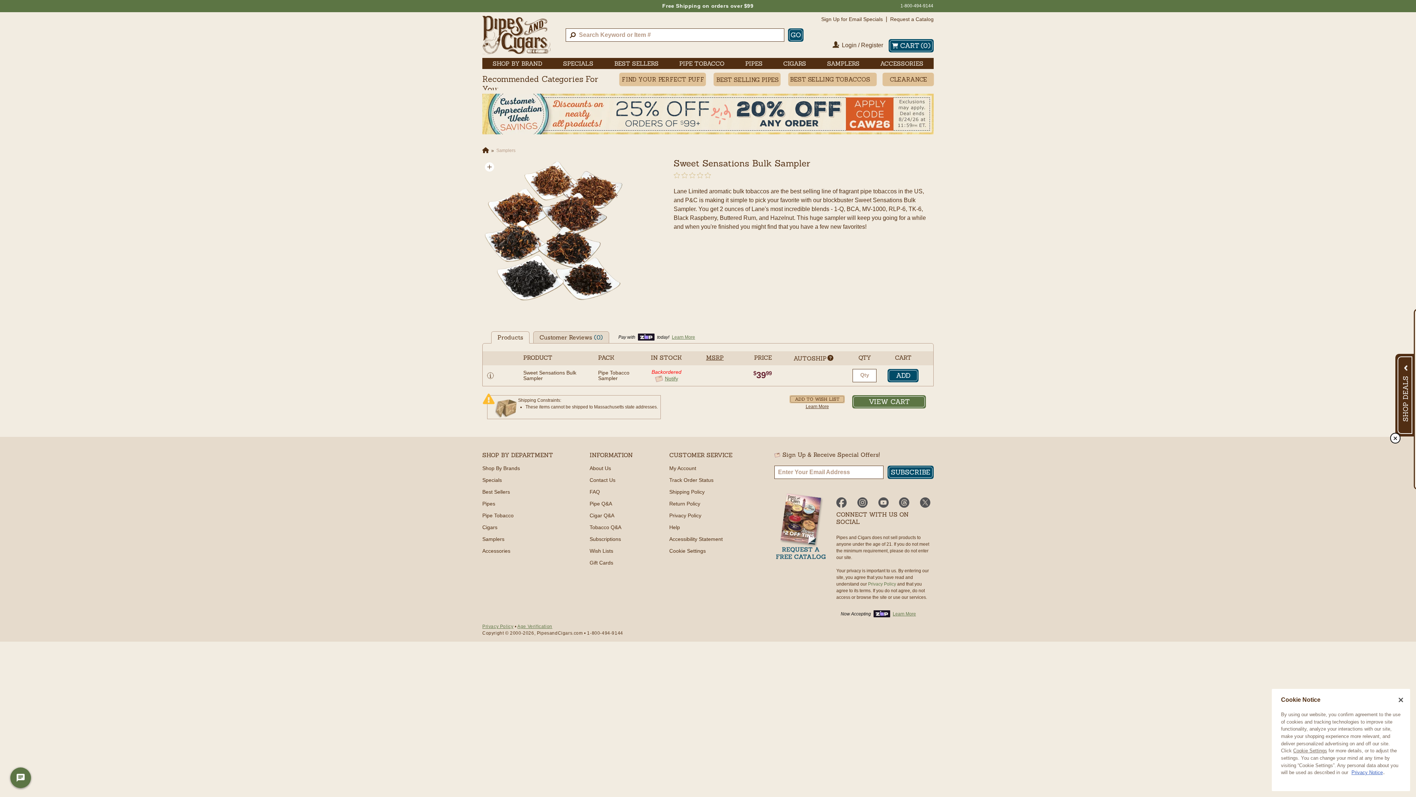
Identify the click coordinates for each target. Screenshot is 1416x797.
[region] (1341, 740)
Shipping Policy (687, 492)
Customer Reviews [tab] (571, 337)
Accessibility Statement (696, 539)
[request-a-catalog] (800, 527)
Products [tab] (510, 337)
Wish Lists (601, 551)
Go (796, 35)
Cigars (489, 527)
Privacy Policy (685, 515)
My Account (682, 468)
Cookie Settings (1310, 750)
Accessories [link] (901, 63)
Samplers (493, 539)
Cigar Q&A (602, 515)
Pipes (488, 504)
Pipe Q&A (601, 504)
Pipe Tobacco (498, 515)
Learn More (817, 406)
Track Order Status (691, 480)
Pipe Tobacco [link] (702, 63)
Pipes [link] (754, 63)
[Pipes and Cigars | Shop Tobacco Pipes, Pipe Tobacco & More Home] (516, 35)
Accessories (496, 551)
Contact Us (602, 480)
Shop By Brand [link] (517, 63)
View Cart (889, 401)
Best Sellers (496, 492)
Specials (492, 480)
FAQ (595, 492)
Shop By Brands (501, 468)
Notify (671, 379)
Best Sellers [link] (636, 63)
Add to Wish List (817, 399)
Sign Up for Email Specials (852, 19)
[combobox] (675, 35)
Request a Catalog (912, 19)
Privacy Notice (1367, 772)
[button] (489, 167)
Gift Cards (601, 563)
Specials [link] (578, 63)
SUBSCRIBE (910, 472)
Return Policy (684, 504)
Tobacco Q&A (605, 527)
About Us (600, 468)
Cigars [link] (794, 63)
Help (674, 527)
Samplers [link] (843, 63)
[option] (554, 232)
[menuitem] (517, 63)
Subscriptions (605, 539)
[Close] (1401, 700)
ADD (903, 375)
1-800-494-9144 (916, 5)
